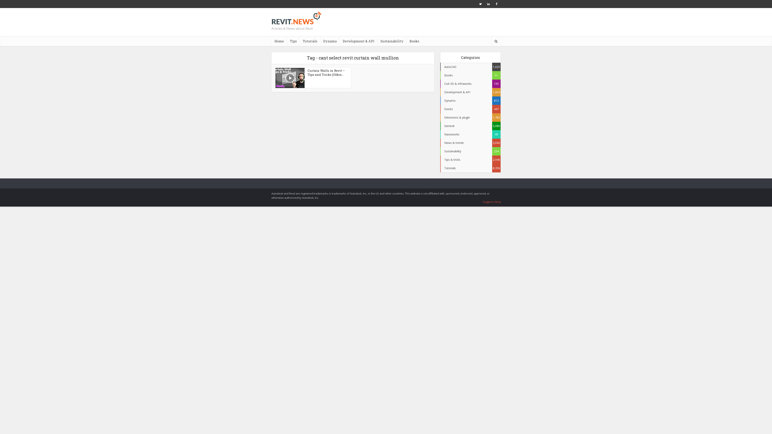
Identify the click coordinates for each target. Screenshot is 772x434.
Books (414, 41)
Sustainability (391, 41)
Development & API (358, 41)
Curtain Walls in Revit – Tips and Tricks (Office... (326, 73)
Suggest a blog (492, 202)
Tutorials (310, 41)
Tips (293, 41)
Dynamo (330, 41)
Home (279, 41)
